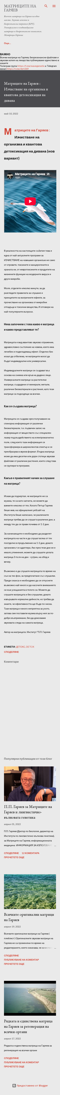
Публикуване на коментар (21, 959)
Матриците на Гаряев (20, 8)
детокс (20, 646)
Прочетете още (14, 857)
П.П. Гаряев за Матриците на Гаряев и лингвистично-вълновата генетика (28, 812)
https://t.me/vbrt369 (18, 68)
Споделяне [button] (11, 651)
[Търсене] (46, 6)
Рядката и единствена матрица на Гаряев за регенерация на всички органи (28, 1026)
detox (30, 646)
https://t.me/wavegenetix (31, 65)
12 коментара (30, 853)
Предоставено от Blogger (32, 1085)
